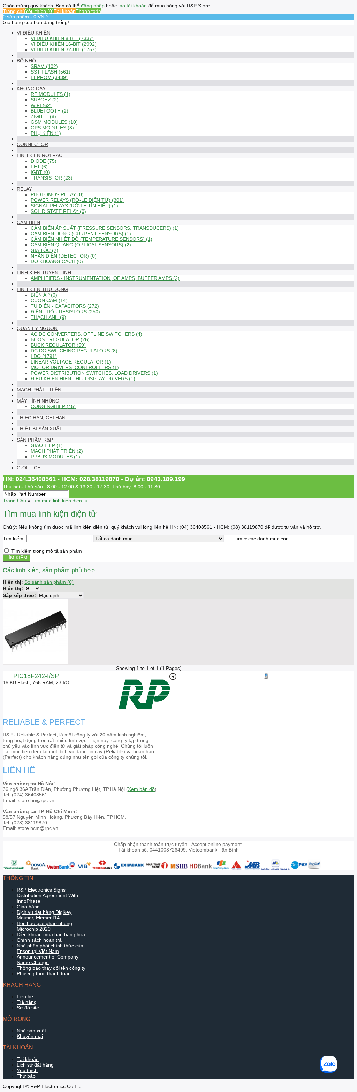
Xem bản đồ (141, 789)
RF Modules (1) (50, 94)
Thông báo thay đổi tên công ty (51, 968)
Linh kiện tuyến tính (44, 272)
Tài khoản (65, 11)
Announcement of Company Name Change (47, 959)
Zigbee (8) (43, 116)
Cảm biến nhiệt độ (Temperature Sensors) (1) (91, 239)
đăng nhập (93, 5)
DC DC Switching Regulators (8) (74, 350)
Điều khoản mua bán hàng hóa (51, 934)
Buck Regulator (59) (58, 345)
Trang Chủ (14, 500)
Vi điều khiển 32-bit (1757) (64, 49)
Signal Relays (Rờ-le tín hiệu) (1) (74, 205)
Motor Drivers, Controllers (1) (75, 367)
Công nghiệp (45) (53, 406)
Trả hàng (27, 1002)
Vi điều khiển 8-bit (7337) (62, 38)
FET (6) (39, 166)
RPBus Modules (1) (55, 456)
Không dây (31, 88)
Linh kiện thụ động (42, 289)
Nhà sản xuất (31, 1030)
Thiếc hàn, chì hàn (41, 417)
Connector (32, 144)
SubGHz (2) (45, 99)
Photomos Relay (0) (57, 194)
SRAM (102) (44, 66)
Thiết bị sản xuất (39, 429)
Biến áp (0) (44, 295)
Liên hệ (25, 996)
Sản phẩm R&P (35, 440)
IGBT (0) (40, 172)
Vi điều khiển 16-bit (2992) (64, 44)
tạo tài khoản (132, 5)
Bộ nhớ (26, 60)
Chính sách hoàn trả (39, 940)
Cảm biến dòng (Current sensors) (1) (81, 233)
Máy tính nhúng (38, 401)
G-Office (28, 468)
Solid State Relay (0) (58, 211)
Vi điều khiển (33, 33)
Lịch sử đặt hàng (35, 1065)
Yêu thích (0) (39, 11)
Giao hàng (28, 906)
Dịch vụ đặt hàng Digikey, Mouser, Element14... (45, 915)
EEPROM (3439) (49, 77)
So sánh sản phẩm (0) (49, 582)
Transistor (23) (52, 178)
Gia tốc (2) (44, 250)
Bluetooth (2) (49, 111)
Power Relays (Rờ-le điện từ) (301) (77, 200)
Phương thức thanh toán (44, 973)
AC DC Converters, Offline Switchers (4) (86, 334)
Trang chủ (14, 11)
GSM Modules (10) (54, 122)
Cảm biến (28, 222)
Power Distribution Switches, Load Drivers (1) (94, 373)
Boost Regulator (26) (60, 339)
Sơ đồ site (28, 1007)
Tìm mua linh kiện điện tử (60, 500)
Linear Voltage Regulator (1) (71, 362)
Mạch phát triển (39, 389)
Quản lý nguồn (37, 328)
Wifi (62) (41, 105)
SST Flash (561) (50, 72)
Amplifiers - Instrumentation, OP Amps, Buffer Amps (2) (105, 278)
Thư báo (26, 1076)
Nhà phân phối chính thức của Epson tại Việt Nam (50, 948)
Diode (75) (43, 161)
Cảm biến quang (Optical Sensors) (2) (81, 244)
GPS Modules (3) (52, 127)
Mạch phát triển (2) (57, 451)
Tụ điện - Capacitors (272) (65, 306)
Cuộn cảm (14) (49, 300)
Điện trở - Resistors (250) (65, 311)
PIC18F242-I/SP (36, 675)
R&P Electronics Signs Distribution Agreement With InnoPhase (47, 895)
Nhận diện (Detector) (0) (64, 256)
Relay (24, 189)
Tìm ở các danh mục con (261, 538)
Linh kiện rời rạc (39, 155)
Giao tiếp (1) (47, 445)
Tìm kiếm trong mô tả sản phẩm (46, 551)
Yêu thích (27, 1070)
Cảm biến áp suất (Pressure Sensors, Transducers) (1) (105, 228)
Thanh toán (88, 11)
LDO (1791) (44, 356)
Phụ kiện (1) (46, 133)
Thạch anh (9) (48, 317)
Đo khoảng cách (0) (57, 261)
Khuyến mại (30, 1036)
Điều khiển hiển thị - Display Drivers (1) (83, 378)
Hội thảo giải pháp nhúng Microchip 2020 (44, 926)
